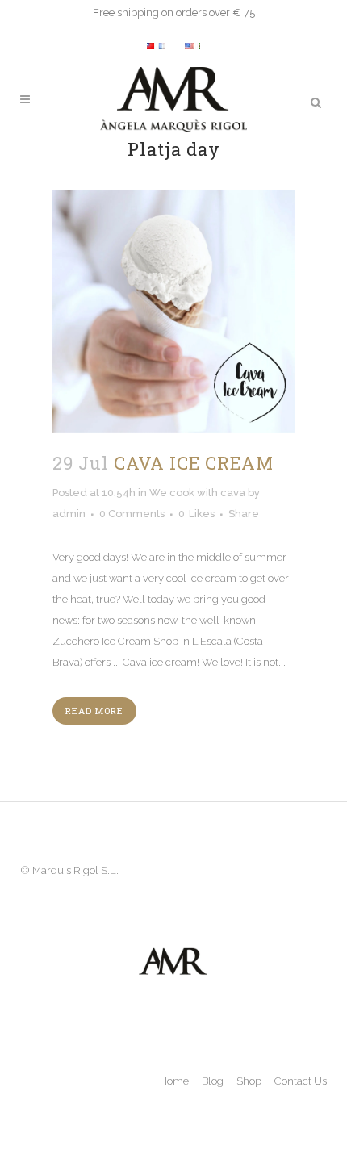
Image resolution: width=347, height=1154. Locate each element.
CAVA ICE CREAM (194, 463)
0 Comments (132, 514)
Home (174, 1081)
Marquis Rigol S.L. (75, 870)
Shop (248, 1081)
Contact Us (300, 1081)
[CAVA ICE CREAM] (173, 311)
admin (69, 514)
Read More (94, 711)
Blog (213, 1081)
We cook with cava (197, 493)
